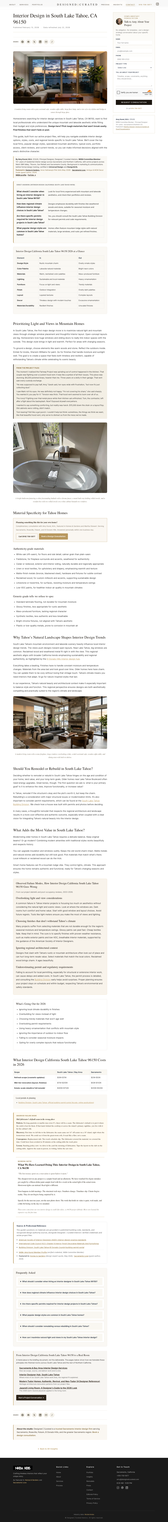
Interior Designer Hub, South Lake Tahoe (39, 1374)
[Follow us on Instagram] (118, 1488)
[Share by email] (46, 41)
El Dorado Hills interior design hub (63, 659)
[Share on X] (34, 41)
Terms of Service (93, 1499)
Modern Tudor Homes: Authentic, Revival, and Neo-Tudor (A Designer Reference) (59, 1381)
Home (58, 1472)
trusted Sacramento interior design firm (73, 1429)
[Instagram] (157, 5)
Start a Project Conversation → (31, 1398)
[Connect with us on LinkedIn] (127, 1488)
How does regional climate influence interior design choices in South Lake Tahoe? (58, 1292)
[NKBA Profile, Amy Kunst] (32, 1468)
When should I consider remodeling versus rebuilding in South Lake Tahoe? (55, 1326)
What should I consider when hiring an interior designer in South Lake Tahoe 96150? (59, 1281)
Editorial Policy (92, 1494)
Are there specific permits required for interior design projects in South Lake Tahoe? (60, 1304)
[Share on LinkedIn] (40, 41)
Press (88, 1485)
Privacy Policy (92, 1503)
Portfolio (37, 5)
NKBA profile (21, 175)
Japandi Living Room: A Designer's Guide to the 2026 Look (48, 1388)
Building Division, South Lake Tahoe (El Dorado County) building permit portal (51, 1247)
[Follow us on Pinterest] (122, 1488)
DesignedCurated (77, 4)
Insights (117, 5)
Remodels (90, 1481)
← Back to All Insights (48, 1449)
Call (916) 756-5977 (27, 536)
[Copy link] (52, 41)
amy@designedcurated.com (128, 1479)
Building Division (43, 979)
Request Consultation (134, 102)
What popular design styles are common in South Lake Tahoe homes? (53, 1315)
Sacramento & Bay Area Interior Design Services (43, 1368)
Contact (130, 5)
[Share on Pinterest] (22, 41)
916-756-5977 (145, 5)
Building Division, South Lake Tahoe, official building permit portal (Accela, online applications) (56, 1102)
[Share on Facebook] (28, 41)
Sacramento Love (78, 170)
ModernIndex (89, 1514)
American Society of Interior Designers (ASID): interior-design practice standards (52, 1240)
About (12, 5)
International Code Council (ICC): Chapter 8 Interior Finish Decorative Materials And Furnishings (59, 1243)
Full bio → (32, 175)
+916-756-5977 (123, 1476)
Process (105, 5)
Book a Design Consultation (53, 536)
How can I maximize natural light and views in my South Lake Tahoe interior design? (59, 1337)
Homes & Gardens (32, 170)
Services (24, 5)
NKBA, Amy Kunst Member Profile (33, 1252)
